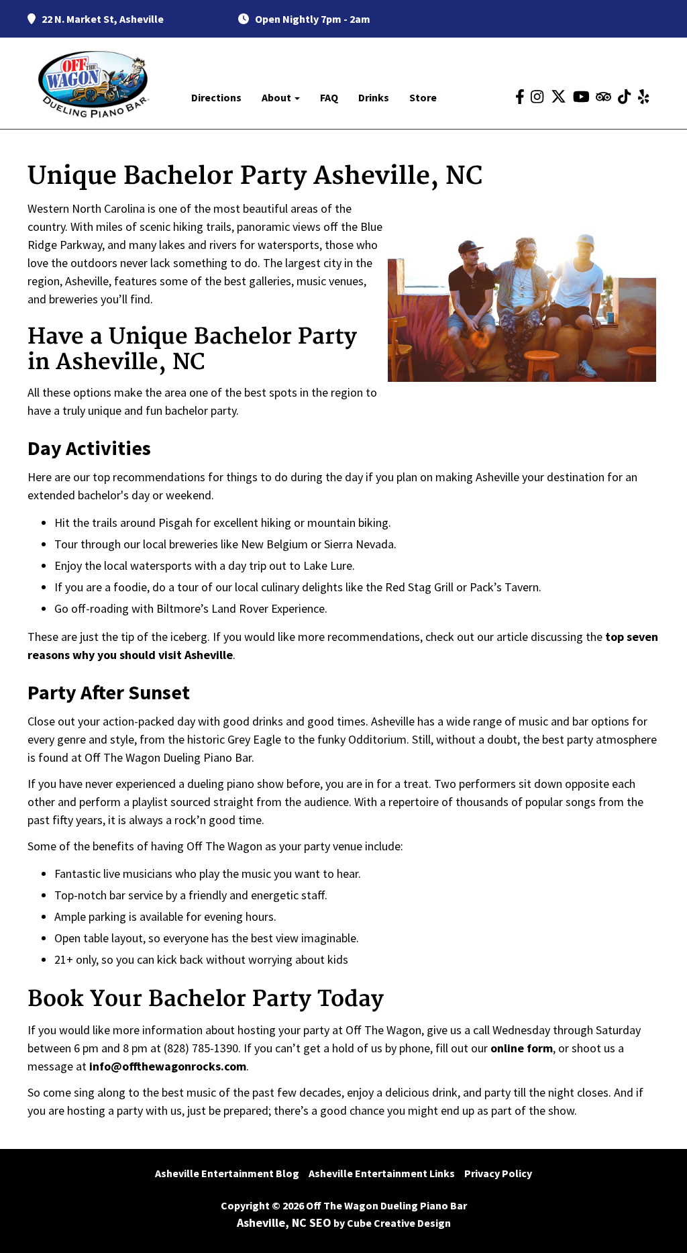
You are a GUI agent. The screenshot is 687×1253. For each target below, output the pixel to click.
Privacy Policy (498, 1173)
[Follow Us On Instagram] (537, 97)
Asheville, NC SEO (284, 1222)
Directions (216, 97)
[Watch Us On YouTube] (581, 97)
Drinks (373, 97)
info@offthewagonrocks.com (167, 1066)
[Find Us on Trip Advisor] (603, 97)
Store (423, 97)
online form (521, 1048)
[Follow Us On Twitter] (558, 96)
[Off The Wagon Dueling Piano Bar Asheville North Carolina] (94, 84)
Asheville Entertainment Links (382, 1173)
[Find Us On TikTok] (624, 97)
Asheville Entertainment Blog (227, 1173)
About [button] (277, 97)
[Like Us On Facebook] (520, 97)
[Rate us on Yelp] (643, 97)
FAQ (329, 97)
